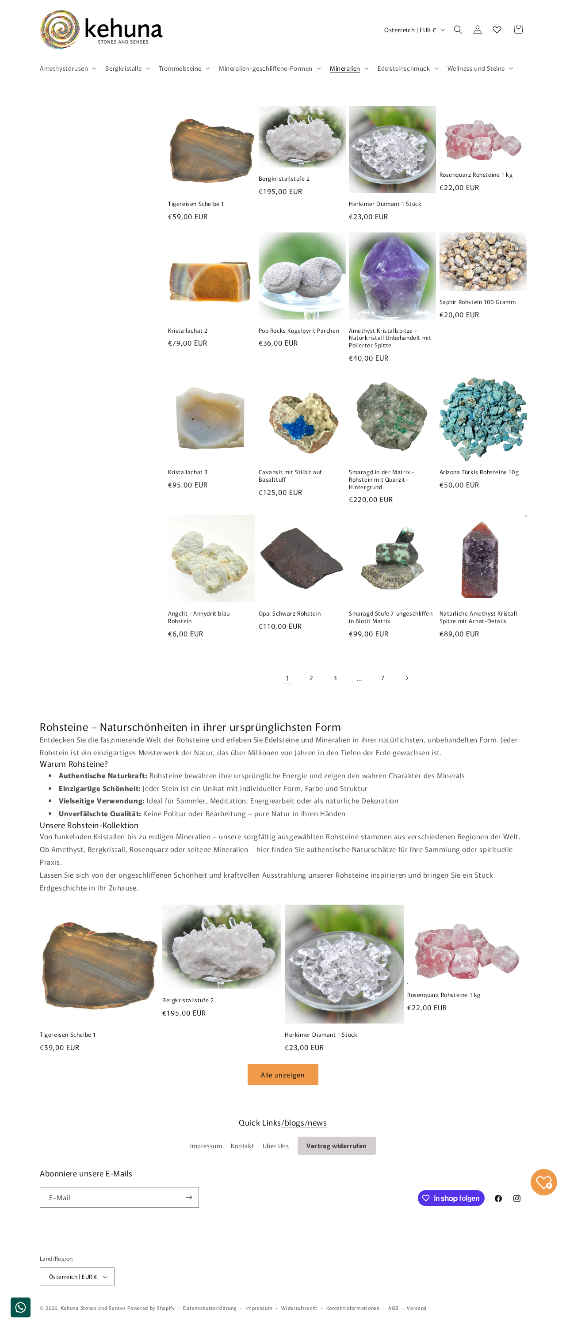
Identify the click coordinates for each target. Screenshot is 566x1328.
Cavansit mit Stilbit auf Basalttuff (290, 475)
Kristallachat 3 (188, 472)
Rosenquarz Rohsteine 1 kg (476, 175)
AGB (393, 1307)
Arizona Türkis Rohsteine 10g (479, 472)
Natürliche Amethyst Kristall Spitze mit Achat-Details (478, 617)
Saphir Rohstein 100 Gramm (478, 302)
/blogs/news (304, 1122)
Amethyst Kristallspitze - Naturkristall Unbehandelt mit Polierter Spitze (390, 338)
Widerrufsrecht (299, 1307)
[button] (67, 68)
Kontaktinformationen (353, 1307)
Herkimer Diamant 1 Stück (385, 204)
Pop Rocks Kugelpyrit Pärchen (299, 331)
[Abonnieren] (189, 1197)
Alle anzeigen (283, 1074)
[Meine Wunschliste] (497, 29)
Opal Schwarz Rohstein (290, 613)
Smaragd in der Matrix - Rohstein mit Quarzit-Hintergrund (381, 479)
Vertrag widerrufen (336, 1145)
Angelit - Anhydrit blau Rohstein (199, 617)
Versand (417, 1307)
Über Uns (276, 1145)
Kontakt (242, 1145)
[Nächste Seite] (407, 678)
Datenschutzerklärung (210, 1307)
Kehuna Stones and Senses (93, 1307)
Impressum (206, 1145)
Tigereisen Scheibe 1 (196, 204)
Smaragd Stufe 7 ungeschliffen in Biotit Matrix (390, 617)
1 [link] (288, 677)
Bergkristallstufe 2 (284, 179)
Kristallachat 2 (188, 331)
